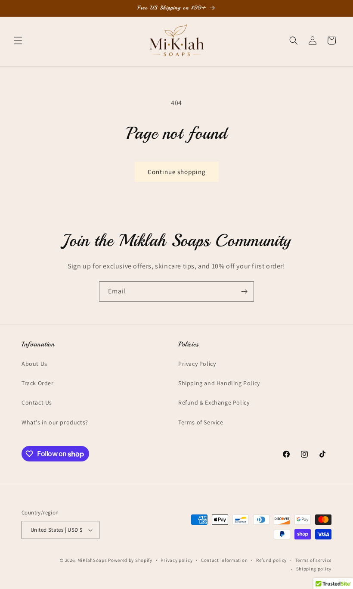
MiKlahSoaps (92, 560)
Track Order (38, 383)
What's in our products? (55, 422)
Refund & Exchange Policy (213, 402)
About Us (34, 364)
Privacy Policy (197, 364)
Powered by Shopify (130, 560)
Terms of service (313, 560)
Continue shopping (177, 172)
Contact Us (37, 402)
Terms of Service (200, 422)
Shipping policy (314, 569)
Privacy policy (176, 560)
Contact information (224, 560)
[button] (18, 40)
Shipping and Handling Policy (219, 383)
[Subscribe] (244, 291)
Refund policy (271, 560)
